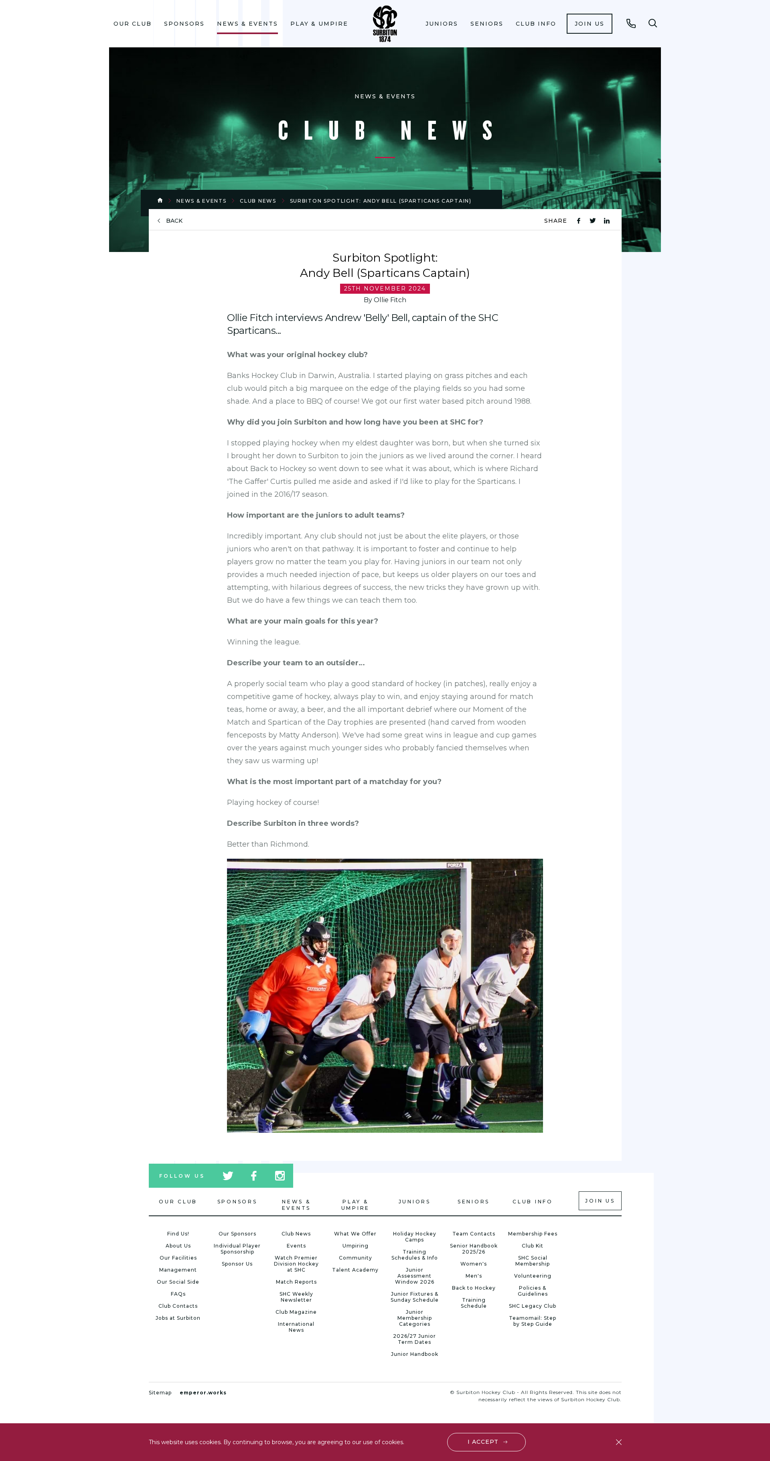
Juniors (442, 23)
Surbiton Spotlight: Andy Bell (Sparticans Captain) (381, 201)
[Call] (631, 23)
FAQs (178, 1294)
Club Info (536, 23)
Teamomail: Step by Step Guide (532, 1321)
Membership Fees (532, 1234)
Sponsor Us (237, 1264)
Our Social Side (178, 1282)
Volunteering (532, 1276)
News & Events (247, 23)
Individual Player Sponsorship (237, 1249)
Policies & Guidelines (533, 1291)
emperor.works (203, 1393)
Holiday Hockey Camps (414, 1237)
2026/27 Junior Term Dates (414, 1339)
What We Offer (355, 1234)
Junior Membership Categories (414, 1318)
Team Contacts (473, 1234)
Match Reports (296, 1282)
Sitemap (160, 1393)
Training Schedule (474, 1303)
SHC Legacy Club (532, 1306)
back (174, 220)
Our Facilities (178, 1258)
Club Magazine (296, 1312)
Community (355, 1258)
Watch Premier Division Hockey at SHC (296, 1264)
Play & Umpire (319, 23)
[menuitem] (132, 23)
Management (178, 1270)
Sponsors (184, 23)
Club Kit (532, 1246)
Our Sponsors (237, 1234)
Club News (258, 201)
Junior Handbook (414, 1354)
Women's (473, 1264)
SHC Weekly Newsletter (296, 1297)
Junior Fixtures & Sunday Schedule (415, 1297)
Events (296, 1246)
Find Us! (178, 1234)
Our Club (132, 23)
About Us (178, 1246)
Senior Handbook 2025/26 (474, 1249)
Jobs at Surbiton (178, 1318)
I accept (483, 1441)
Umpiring (355, 1246)
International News (296, 1327)
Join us (589, 23)
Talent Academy (355, 1270)
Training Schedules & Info (414, 1255)
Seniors (486, 23)
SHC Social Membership (532, 1261)
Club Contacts (178, 1306)
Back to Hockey (474, 1288)
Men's (474, 1276)
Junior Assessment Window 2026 (414, 1276)
